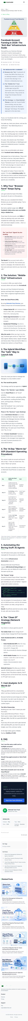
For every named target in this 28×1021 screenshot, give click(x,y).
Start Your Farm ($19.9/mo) (14, 800)
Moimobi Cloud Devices (13, 303)
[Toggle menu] (24, 2)
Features (3, 996)
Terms (11, 1017)
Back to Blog (6, 14)
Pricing (2, 999)
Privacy (16, 1017)
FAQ (2, 1005)
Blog (7, 9)
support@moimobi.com (6, 1007)
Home (2, 9)
